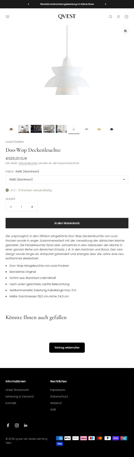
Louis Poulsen (15, 142)
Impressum (57, 390)
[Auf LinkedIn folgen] (25, 425)
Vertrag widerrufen (67, 347)
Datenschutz (59, 396)
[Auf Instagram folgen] (16, 425)
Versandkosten (28, 163)
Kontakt (11, 403)
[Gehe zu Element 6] (74, 129)
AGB (53, 410)
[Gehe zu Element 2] (23, 129)
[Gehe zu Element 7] (86, 129)
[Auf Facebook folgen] (8, 425)
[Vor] (105, 4)
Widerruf (56, 403)
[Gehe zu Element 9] (111, 129)
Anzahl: (10, 199)
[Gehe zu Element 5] (61, 129)
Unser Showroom (17, 390)
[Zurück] (28, 4)
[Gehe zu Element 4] (48, 129)
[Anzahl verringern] (11, 207)
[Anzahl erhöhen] (32, 207)
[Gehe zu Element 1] (11, 129)
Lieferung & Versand (20, 396)
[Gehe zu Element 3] (36, 129)
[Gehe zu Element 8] (99, 129)
